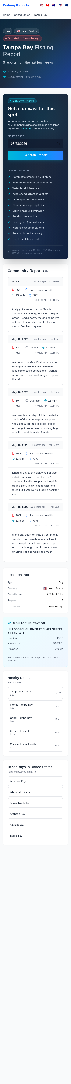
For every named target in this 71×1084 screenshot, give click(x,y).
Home (6, 14)
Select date (16, 136)
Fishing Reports (16, 5)
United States (22, 14)
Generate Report (35, 155)
